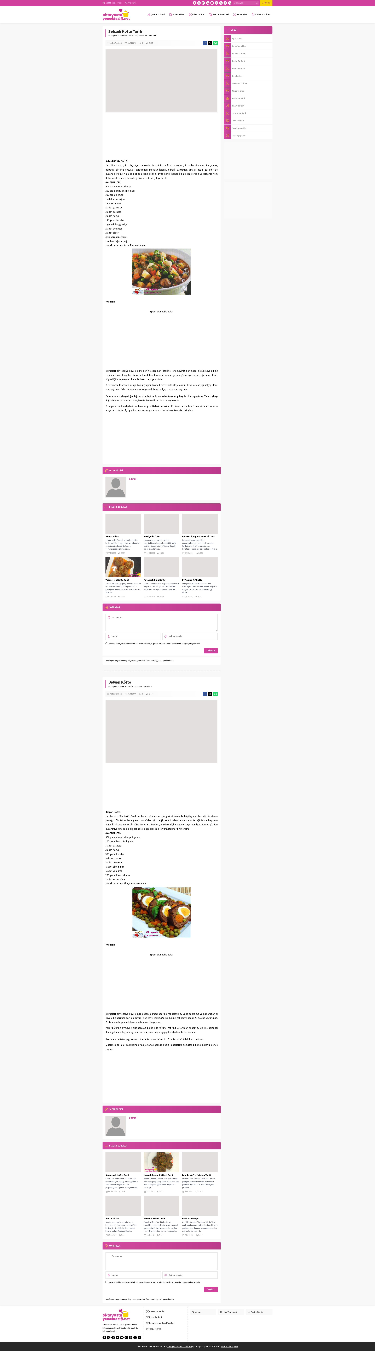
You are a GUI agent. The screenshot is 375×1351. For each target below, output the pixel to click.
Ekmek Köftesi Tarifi (154, 1218)
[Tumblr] (225, 3)
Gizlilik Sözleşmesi (229, 1346)
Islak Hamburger (190, 1218)
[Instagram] (203, 3)
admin (132, 479)
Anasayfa (112, 36)
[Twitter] (199, 3)
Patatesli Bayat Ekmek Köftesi (198, 536)
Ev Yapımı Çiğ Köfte (192, 580)
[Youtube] (212, 3)
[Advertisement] (161, 135)
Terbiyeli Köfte (152, 536)
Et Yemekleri (122, 36)
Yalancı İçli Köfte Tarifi (117, 580)
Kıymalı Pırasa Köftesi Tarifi (158, 1175)
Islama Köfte (112, 536)
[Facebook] (194, 3)
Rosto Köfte (112, 1218)
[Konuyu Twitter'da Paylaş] (210, 43)
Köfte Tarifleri (134, 36)
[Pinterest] (216, 3)
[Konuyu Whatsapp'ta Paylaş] (215, 43)
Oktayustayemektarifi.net (179, 1346)
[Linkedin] (207, 3)
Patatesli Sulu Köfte (155, 580)
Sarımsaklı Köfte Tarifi (117, 1175)
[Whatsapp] (221, 3)
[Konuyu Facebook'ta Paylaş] (205, 43)
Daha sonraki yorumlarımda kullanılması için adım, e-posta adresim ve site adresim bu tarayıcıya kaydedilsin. (154, 644)
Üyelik (267, 3)
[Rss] (229, 3)
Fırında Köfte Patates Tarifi (196, 1175)
